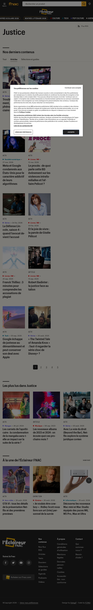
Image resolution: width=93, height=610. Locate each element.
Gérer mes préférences (23, 132)
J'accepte (71, 132)
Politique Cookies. (25, 112)
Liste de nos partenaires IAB (23, 126)
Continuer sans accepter (73, 88)
